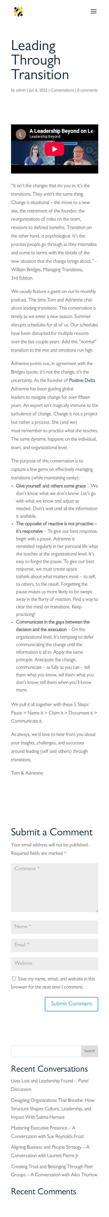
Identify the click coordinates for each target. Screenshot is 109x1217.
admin (21, 91)
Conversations (62, 91)
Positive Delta (82, 380)
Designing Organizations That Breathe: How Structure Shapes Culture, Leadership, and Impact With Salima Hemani (52, 1109)
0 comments (87, 91)
